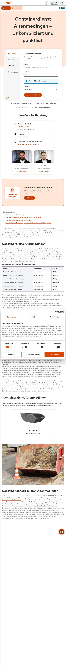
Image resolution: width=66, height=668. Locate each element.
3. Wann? (27, 86)
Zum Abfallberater (40, 81)
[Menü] (3, 2)
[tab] (13, 53)
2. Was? (26, 72)
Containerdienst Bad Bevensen (11, 500)
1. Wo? (26, 64)
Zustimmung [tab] (11, 317)
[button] (62, 3)
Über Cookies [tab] (54, 317)
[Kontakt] (46, 3)
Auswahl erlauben (33, 354)
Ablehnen (11, 354)
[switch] (24, 347)
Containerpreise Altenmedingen (15, 214)
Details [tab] (33, 317)
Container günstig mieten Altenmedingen (18, 220)
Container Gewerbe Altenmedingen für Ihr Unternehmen (23, 217)
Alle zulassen (54, 354)
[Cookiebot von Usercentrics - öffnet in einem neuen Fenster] (56, 312)
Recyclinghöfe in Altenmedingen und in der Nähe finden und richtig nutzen (28, 223)
